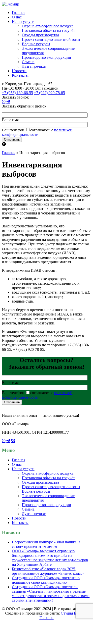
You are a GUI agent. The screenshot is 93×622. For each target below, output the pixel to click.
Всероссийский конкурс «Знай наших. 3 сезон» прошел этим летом (46, 544)
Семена (28, 62)
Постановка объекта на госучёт (48, 30)
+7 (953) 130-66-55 (17, 93)
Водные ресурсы (36, 44)
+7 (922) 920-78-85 (49, 93)
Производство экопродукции (46, 57)
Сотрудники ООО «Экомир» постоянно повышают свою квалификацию (46, 580)
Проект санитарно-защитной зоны (51, 39)
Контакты (20, 75)
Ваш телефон (13, 130)
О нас (17, 17)
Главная (18, 12)
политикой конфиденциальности (37, 132)
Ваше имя (10, 120)
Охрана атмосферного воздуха (47, 26)
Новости (19, 71)
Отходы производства (40, 35)
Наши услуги (23, 21)
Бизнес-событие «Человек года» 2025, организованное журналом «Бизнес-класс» (48, 571)
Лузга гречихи (34, 66)
